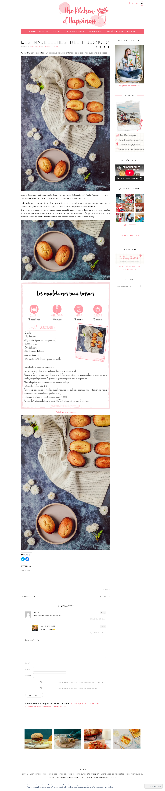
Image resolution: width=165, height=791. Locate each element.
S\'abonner (131, 225)
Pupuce (37, 612)
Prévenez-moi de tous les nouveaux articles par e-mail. (77, 688)
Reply (103, 613)
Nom (27, 663)
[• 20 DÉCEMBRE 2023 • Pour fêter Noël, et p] (139, 207)
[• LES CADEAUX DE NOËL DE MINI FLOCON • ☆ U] (129, 198)
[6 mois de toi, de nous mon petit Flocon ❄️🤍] (129, 217)
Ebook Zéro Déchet (114, 31)
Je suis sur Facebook (129, 235)
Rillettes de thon (60, 751)
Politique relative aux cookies (103, 787)
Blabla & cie (95, 31)
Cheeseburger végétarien (34, 751)
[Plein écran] (141, 178)
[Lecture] (118, 178)
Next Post (104, 596)
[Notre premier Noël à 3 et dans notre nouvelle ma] (120, 217)
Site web (28, 675)
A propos (131, 31)
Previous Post (28, 596)
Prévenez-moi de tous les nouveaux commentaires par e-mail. (80, 682)
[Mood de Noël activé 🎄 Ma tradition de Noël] (129, 207)
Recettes (43, 31)
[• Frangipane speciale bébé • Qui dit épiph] (139, 198)
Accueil (32, 31)
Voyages (57, 31)
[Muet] (137, 178)
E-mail (28, 669)
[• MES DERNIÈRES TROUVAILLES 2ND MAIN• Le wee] (139, 217)
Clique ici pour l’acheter (129, 85)
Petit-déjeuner (36, 46)
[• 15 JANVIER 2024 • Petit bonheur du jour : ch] (120, 198)
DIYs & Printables (75, 31)
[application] (129, 172)
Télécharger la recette (66, 412)
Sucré (56, 46)
